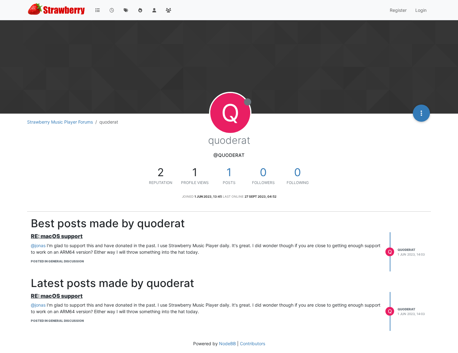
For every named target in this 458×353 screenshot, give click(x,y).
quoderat (406, 250)
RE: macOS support (57, 236)
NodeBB (227, 343)
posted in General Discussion (57, 261)
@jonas (38, 245)
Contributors (252, 343)
